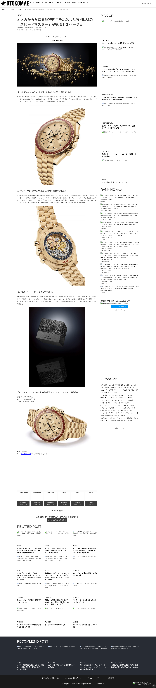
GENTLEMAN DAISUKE (26, 28)
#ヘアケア (129, 420)
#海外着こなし (120, 385)
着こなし (32, 2)
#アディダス (121, 420)
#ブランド (117, 402)
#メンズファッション (107, 385)
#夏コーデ (134, 390)
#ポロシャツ (121, 418)
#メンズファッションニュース (110, 395)
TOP (3, 9)
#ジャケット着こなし (122, 415)
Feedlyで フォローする (91, 503)
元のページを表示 (57, 40)
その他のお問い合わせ (73, 678)
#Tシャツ (117, 390)
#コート (113, 397)
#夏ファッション (131, 385)
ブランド (51, 2)
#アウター (103, 392)
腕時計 (39, 30)
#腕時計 (131, 400)
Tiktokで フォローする (77, 503)
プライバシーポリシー (94, 678)
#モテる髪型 (104, 415)
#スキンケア (115, 413)
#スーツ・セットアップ (129, 395)
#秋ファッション (106, 387)
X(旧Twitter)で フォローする (23, 503)
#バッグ (134, 405)
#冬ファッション (129, 387)
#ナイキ (112, 415)
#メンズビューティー (121, 400)
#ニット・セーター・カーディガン (112, 405)
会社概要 (111, 678)
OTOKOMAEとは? (84, 2)
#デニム (107, 397)
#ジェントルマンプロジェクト (110, 410)
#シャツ (110, 392)
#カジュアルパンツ (129, 408)
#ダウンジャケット (115, 408)
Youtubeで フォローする (63, 503)
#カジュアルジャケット (108, 420)
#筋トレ (110, 402)
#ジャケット (104, 408)
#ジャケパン (134, 418)
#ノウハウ (103, 402)
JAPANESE (145, 3)
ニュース (56, 2)
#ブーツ (122, 413)
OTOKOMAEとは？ (57, 511)
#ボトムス (117, 392)
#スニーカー (104, 390)
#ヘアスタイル (125, 390)
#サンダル (127, 405)
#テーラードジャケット (124, 397)
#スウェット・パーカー (108, 418)
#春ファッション (118, 387)
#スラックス (125, 402)
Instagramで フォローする (50, 503)
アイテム (38, 2)
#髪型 (102, 397)
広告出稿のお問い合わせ (51, 678)
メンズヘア (63, 2)
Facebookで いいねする (37, 503)
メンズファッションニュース (18, 9)
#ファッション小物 (131, 413)
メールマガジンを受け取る (57, 520)
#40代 (128, 418)
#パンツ (110, 400)
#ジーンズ (103, 400)
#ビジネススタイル (127, 410)
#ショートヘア (105, 413)
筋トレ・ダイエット (72, 2)
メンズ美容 (45, 2)
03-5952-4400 (26, 454)
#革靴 (111, 390)
